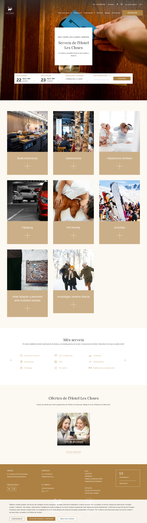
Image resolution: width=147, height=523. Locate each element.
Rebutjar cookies (67, 519)
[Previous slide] (10, 360)
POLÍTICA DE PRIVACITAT (92, 490)
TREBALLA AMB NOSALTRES (93, 479)
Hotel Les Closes (63, 13)
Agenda (107, 13)
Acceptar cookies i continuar (41, 519)
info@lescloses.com (47, 476)
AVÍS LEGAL (88, 488)
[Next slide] (125, 360)
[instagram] (121, 5)
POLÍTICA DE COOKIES (92, 493)
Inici (60, 37)
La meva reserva (131, 4)
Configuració (17, 519)
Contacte (111, 4)
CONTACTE (88, 473)
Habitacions (78, 13)
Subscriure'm (123, 483)
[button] (71, 12)
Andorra (99, 13)
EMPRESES (88, 476)
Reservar (122, 78)
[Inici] (9, 15)
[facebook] (117, 5)
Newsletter (124, 477)
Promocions (116, 13)
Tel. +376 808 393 (99, 4)
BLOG (86, 471)
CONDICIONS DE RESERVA (93, 481)
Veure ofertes (73, 452)
